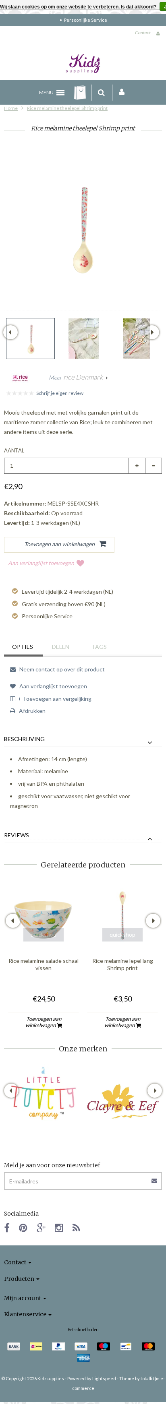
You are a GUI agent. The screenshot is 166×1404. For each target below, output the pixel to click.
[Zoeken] (101, 93)
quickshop (43, 934)
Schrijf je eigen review (59, 393)
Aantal (14, 450)
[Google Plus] (41, 1227)
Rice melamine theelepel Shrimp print (67, 108)
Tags (99, 646)
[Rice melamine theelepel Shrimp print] (30, 338)
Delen (60, 646)
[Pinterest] (23, 1227)
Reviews (16, 835)
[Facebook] (7, 1227)
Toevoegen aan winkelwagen (43, 1022)
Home (11, 108)
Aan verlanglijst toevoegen (41, 563)
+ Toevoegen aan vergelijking (54, 698)
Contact (142, 32)
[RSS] (76, 1227)
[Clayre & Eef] (122, 1101)
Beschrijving (24, 739)
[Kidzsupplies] (83, 64)
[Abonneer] (154, 1178)
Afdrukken (32, 710)
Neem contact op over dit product (61, 669)
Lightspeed (104, 1378)
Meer (76, 377)
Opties (22, 646)
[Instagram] (59, 1227)
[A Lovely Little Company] (43, 1093)
